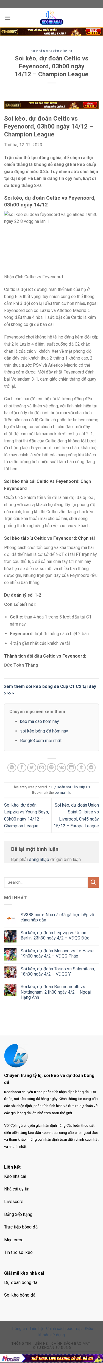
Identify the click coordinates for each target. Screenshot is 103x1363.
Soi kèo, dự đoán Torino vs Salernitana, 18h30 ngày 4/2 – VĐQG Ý (58, 971)
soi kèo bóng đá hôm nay (44, 731)
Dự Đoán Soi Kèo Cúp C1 (51, 51)
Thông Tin (21, 1344)
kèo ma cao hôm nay (39, 721)
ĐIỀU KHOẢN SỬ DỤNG (52, 1348)
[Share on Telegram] (91, 767)
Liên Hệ (41, 1344)
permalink (62, 792)
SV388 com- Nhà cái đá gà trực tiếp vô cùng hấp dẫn (57, 917)
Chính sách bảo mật (64, 1328)
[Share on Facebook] (21, 767)
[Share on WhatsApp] (11, 767)
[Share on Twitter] (31, 767)
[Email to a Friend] (41, 767)
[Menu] (7, 17)
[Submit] (93, 882)
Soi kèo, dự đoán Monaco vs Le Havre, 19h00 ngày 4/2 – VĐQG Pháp (57, 953)
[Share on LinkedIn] (71, 767)
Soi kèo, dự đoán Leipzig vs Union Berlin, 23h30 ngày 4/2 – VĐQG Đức (55, 935)
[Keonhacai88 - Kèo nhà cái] (51, 17)
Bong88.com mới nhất (41, 740)
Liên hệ (36, 1328)
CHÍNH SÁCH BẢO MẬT (70, 1344)
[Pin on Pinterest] (51, 767)
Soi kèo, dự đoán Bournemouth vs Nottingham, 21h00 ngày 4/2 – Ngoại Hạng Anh (56, 992)
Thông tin (18, 1328)
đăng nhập (39, 859)
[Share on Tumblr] (81, 767)
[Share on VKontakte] (61, 767)
